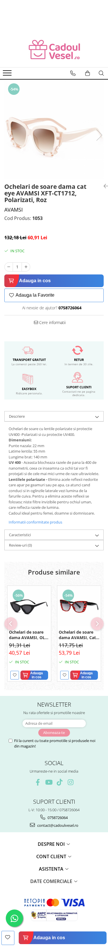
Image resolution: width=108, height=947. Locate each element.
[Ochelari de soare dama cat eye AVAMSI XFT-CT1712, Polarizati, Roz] (54, 129)
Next (99, 135)
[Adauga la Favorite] (14, 675)
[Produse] (8, 74)
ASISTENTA (52, 869)
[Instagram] (70, 782)
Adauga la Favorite (35, 295)
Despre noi (52, 844)
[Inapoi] (103, 186)
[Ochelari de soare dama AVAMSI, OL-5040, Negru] (29, 606)
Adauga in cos (35, 280)
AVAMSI (13, 209)
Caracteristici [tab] (20, 534)
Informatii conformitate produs (35, 522)
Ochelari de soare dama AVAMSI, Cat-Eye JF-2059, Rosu (78, 634)
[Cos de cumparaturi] (87, 73)
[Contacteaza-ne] (72, 73)
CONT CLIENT (51, 856)
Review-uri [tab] (20, 545)
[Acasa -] (54, 50)
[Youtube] (48, 782)
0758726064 (57, 817)
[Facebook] (38, 782)
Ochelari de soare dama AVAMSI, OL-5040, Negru (27, 634)
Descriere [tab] (17, 416)
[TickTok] (59, 782)
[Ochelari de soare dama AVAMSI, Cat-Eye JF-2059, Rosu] (79, 606)
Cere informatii (52, 322)
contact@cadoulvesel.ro (57, 825)
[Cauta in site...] (101, 73)
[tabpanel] (54, 129)
